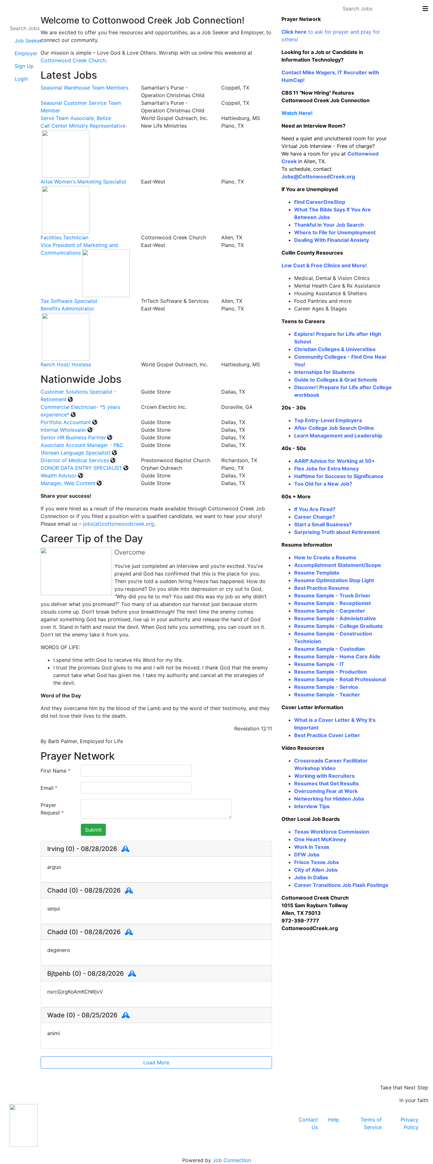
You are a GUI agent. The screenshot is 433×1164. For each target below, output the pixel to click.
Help (333, 1119)
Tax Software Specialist (69, 301)
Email (49, 788)
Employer (26, 53)
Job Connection (232, 1160)
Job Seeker (28, 40)
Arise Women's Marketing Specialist (83, 181)
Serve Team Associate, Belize (76, 118)
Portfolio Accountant (66, 422)
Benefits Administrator (67, 308)
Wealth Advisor (59, 475)
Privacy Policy (409, 1123)
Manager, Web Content (68, 483)
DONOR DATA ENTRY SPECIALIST (81, 468)
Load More (156, 1062)
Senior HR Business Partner (73, 437)
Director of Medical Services (75, 460)
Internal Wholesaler (63, 430)
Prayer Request (52, 809)
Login (21, 79)
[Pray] (125, 849)
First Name (55, 771)
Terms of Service (371, 1123)
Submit (93, 830)
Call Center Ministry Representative (83, 126)
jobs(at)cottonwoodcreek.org (118, 524)
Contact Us (308, 1123)
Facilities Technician (64, 237)
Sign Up (24, 66)
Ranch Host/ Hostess (66, 364)
